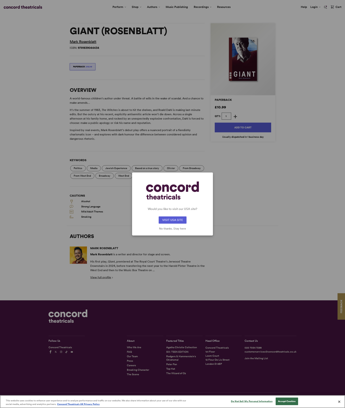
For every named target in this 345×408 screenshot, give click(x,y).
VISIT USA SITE (172, 220)
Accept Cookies (287, 401)
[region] (172, 401)
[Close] (339, 402)
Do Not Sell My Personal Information (252, 401)
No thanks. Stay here (172, 228)
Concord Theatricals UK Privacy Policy (78, 404)
